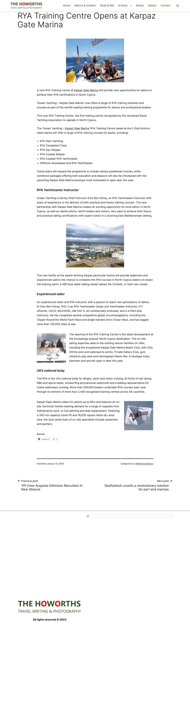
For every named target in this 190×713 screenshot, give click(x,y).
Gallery (152, 5)
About (66, 5)
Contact (165, 5)
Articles (122, 5)
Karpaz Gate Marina (86, 90)
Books (140, 5)
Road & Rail (107, 5)
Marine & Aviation (85, 5)
